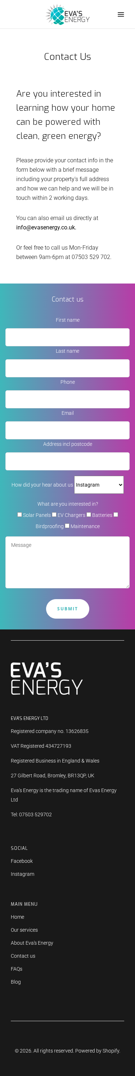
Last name (67, 351)
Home (17, 917)
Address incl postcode (67, 444)
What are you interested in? (67, 504)
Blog (16, 982)
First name (68, 320)
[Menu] (120, 14)
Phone (67, 382)
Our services (24, 930)
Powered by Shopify (97, 1051)
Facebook (22, 861)
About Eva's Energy (32, 943)
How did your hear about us (43, 485)
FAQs (16, 969)
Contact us (23, 956)
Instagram (22, 874)
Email (68, 413)
